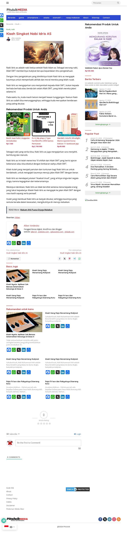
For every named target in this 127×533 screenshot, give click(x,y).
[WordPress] (109, 519)
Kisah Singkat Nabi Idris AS (17, 251)
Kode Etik (10, 488)
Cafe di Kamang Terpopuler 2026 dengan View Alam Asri (105, 141)
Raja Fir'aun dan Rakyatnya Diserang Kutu (43, 296)
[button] (118, 3)
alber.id (34, 232)
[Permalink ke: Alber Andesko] (8, 39)
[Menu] (8, 3)
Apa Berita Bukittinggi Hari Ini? (109, 103)
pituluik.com (69, 232)
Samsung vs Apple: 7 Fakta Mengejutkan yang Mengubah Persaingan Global (104, 150)
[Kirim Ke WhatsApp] (79, 259)
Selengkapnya (102, 124)
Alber (17, 217)
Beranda (11, 18)
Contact (106, 18)
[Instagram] (114, 519)
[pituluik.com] (16, 10)
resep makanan (73, 18)
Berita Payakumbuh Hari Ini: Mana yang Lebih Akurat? (108, 92)
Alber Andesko (16, 38)
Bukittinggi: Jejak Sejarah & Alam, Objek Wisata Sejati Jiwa (106, 159)
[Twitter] (105, 519)
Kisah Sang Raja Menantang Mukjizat (41, 271)
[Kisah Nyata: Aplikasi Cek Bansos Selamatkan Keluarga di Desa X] (17, 275)
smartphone (32, 18)
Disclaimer (10, 505)
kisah (8, 29)
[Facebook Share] (60, 259)
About (85, 18)
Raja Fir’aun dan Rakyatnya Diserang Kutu (69, 296)
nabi (13, 29)
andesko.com (43, 232)
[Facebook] (100, 519)
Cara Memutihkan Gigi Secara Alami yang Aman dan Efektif (104, 177)
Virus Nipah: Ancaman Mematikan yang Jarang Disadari (105, 185)
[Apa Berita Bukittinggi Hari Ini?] (91, 104)
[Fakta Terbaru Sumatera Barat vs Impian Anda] (91, 115)
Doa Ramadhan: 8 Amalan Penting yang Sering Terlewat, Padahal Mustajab (104, 168)
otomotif (57, 18)
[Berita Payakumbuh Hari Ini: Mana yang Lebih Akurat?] (91, 93)
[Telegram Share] (74, 259)
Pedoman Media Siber (15, 509)
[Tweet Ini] (64, 259)
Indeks (9, 502)
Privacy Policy (11, 498)
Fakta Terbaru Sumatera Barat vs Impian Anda (107, 115)
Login (78, 434)
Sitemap (95, 18)
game (21, 18)
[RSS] (119, 519)
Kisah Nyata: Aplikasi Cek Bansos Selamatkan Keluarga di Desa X (17, 286)
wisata (46, 18)
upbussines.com (56, 232)
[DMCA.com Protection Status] (77, 489)
